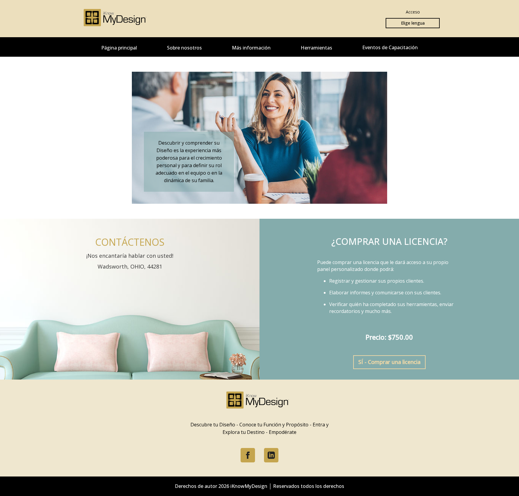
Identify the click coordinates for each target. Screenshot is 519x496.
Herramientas (316, 47)
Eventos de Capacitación (390, 47)
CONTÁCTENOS (130, 242)
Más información (251, 47)
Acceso (413, 12)
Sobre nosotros (184, 47)
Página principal (119, 47)
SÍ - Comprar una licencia (389, 361)
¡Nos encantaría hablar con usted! (129, 255)
